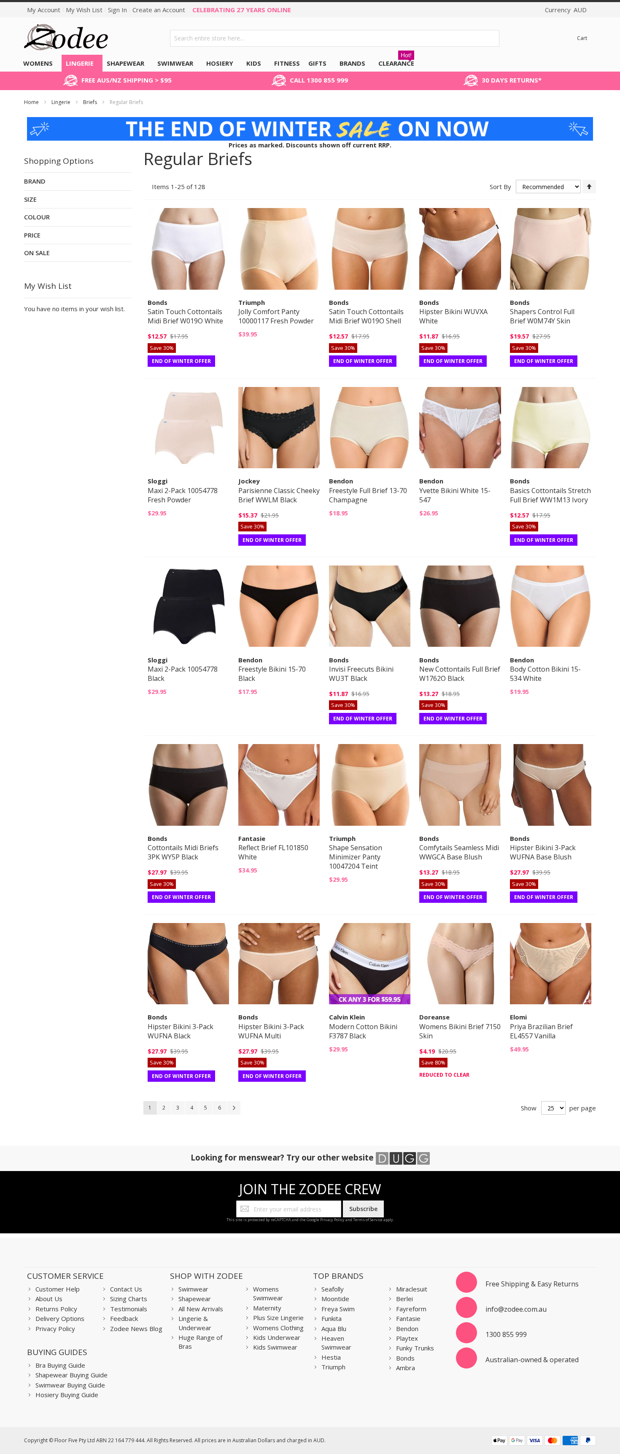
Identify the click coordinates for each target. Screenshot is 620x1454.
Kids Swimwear (275, 1347)
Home (32, 102)
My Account (43, 9)
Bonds (405, 1358)
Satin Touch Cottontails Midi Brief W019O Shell (366, 316)
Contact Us (126, 1289)
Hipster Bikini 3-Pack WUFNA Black (180, 1031)
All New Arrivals (200, 1309)
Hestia (331, 1357)
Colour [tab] (37, 217)
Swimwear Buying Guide (70, 1385)
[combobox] (335, 38)
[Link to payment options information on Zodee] (543, 1441)
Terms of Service (368, 1219)
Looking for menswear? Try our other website (283, 1157)
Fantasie (408, 1318)
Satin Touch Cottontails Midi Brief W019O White (185, 316)
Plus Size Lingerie (278, 1317)
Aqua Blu (333, 1328)
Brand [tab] (35, 181)
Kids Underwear (276, 1337)
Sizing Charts (128, 1298)
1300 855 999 (506, 1334)
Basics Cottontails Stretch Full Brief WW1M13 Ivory (550, 495)
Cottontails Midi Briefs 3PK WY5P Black (183, 852)
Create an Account (158, 9)
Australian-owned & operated (532, 1359)
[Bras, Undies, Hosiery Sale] (310, 121)
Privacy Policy (332, 1219)
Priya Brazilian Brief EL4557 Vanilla (541, 1031)
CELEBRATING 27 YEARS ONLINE (241, 9)
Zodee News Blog (136, 1328)
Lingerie (61, 102)
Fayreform (411, 1309)
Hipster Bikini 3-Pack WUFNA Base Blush (543, 852)
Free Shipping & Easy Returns (532, 1284)
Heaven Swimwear (336, 1342)
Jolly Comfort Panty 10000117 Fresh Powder (276, 316)
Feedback (124, 1318)
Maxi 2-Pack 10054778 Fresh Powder (183, 495)
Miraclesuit (411, 1289)
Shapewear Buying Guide (71, 1375)
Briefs (90, 102)
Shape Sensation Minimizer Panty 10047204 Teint (355, 857)
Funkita (331, 1318)
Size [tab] (30, 199)
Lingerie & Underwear (194, 1322)
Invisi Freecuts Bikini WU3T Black (361, 673)
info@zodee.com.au (516, 1309)
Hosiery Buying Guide (66, 1394)
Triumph (333, 1367)
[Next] (233, 1108)
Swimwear (193, 1289)
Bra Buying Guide (60, 1365)
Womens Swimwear (268, 1293)
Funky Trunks (415, 1348)
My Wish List (84, 9)
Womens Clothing (278, 1327)
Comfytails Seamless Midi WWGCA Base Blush (459, 852)
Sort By (500, 186)
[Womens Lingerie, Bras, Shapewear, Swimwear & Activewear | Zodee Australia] (66, 38)
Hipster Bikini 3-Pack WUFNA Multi (271, 1031)
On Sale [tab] (37, 252)
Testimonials (128, 1309)
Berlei (404, 1298)
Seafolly (332, 1289)
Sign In (117, 9)
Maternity (267, 1308)
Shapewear (194, 1298)
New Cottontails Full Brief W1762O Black (459, 673)
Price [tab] (32, 235)
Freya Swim (338, 1309)
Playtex (407, 1338)
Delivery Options (59, 1318)
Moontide (335, 1298)
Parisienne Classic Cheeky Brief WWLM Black (279, 495)
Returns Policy (56, 1309)
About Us (48, 1298)
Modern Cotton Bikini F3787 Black (363, 1031)
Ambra (405, 1367)
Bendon (407, 1328)
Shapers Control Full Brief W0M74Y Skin (542, 316)
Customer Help (57, 1289)
